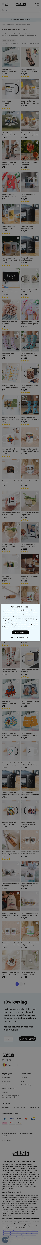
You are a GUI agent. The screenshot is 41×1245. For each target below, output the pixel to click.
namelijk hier (33, 628)
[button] (20, 637)
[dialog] (20, 622)
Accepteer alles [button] (20, 632)
